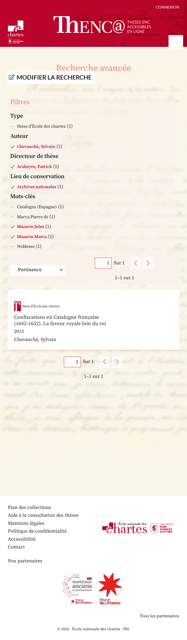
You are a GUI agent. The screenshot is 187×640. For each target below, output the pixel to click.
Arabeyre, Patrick (34, 166)
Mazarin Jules (30, 226)
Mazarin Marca (32, 236)
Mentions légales (26, 523)
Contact (16, 547)
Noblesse (26, 246)
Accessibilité (22, 539)
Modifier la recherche (54, 77)
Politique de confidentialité (37, 531)
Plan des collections (29, 508)
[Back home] (102, 24)
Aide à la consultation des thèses (43, 515)
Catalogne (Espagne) (37, 207)
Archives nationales (36, 187)
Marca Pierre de (32, 217)
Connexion (167, 7)
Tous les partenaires (159, 616)
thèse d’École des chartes (41, 126)
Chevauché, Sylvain (36, 146)
